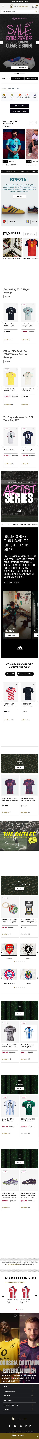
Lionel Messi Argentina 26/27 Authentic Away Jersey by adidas (27, 449)
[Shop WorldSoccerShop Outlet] (19, 836)
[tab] (19, 1386)
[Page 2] (18, 73)
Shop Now (19, 767)
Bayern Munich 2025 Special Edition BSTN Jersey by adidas (9, 1046)
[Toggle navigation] (3, 6)
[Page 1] (15, 73)
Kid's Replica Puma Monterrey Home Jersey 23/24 (27, 1046)
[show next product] (36, 323)
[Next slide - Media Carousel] (37, 1344)
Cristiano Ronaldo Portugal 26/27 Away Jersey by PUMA (27, 325)
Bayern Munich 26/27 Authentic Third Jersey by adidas (10, 799)
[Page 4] (23, 73)
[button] (19, 111)
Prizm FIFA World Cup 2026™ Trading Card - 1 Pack (28, 921)
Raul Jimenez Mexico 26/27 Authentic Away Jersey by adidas (10, 449)
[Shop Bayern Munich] (9, 975)
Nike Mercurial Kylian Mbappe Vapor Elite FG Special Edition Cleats (28, 1194)
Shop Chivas (19, 68)
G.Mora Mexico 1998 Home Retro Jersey (28, 1120)
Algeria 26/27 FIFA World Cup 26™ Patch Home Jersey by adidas (27, 390)
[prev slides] (1, 42)
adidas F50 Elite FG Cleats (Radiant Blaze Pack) (9, 1194)
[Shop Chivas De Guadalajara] (28, 975)
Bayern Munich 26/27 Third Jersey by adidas (28, 799)
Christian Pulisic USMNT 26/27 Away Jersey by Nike (10, 325)
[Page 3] (21, 73)
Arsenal (9, 958)
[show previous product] (3, 323)
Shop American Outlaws (25, 674)
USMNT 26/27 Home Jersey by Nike (9, 705)
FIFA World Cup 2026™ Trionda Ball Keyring (9, 921)
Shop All (7, 297)
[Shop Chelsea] (28, 950)
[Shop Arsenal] (9, 950)
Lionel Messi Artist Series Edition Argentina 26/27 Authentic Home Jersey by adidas (8, 1120)
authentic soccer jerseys (13, 1264)
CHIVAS (28, 983)
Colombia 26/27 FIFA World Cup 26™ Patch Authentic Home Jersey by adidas (10, 390)
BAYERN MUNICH (9, 983)
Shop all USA (10, 674)
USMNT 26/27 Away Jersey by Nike (26, 705)
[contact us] (19, 1420)
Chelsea (28, 958)
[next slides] (37, 42)
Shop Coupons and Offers (19, 1)
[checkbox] (16, 305)
